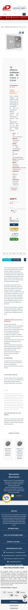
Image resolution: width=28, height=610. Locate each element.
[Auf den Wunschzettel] (23, 32)
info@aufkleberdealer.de (15, 561)
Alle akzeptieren (14, 601)
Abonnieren (19, 495)
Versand (11, 203)
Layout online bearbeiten (14, 189)
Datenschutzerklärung (10, 487)
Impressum (14, 587)
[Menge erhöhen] (13, 221)
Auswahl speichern (14, 605)
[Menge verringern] (11, 218)
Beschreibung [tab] (7, 259)
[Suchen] (24, 14)
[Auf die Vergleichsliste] (20, 32)
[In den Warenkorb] (3, 29)
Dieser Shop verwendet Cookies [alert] (14, 568)
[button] (14, 229)
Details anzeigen (14, 608)
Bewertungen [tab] (16, 259)
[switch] (4, 592)
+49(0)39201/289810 (19, 8)
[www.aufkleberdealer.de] (6, 8)
